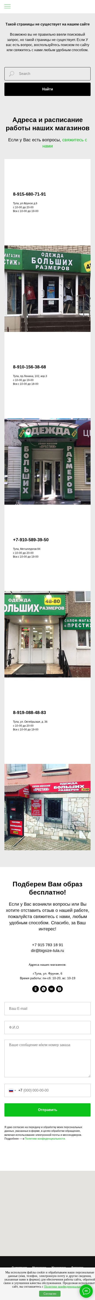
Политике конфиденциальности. (45, 1138)
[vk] (51, 989)
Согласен (50, 1293)
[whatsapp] (43, 989)
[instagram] (59, 989)
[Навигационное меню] (7, 6)
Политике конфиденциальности (65, 1286)
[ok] (35, 989)
